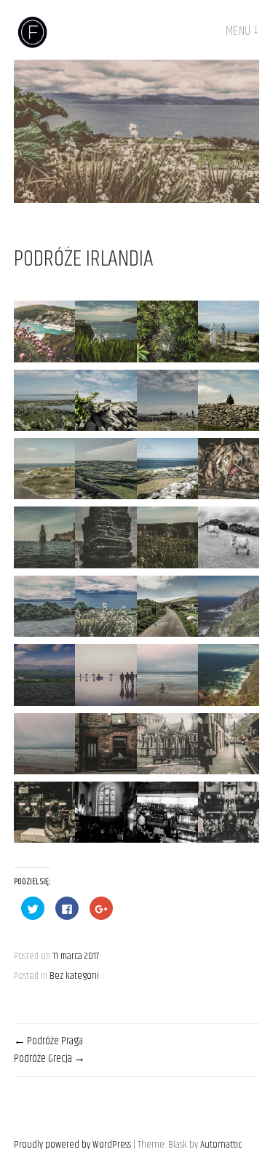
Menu (238, 31)
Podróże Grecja (43, 1058)
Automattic (221, 1145)
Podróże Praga (55, 1041)
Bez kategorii (74, 976)
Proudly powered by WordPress (72, 1145)
